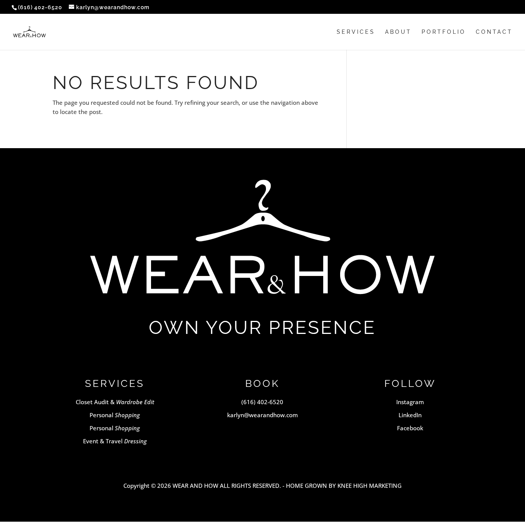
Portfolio (444, 32)
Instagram (410, 402)
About (398, 32)
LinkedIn (410, 415)
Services (356, 32)
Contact (494, 32)
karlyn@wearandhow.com (262, 415)
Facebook (410, 428)
